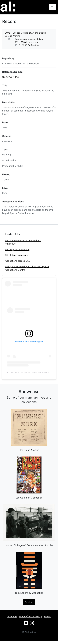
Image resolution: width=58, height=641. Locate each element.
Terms (47, 616)
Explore (29, 602)
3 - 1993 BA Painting (29, 45)
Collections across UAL (17, 260)
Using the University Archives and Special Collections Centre (27, 268)
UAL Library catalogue (16, 255)
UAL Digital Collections (17, 249)
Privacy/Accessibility (30, 616)
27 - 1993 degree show (26, 42)
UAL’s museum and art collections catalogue (23, 242)
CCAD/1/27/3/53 (10, 77)
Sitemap (12, 616)
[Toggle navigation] (52, 7)
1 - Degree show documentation (27, 39)
